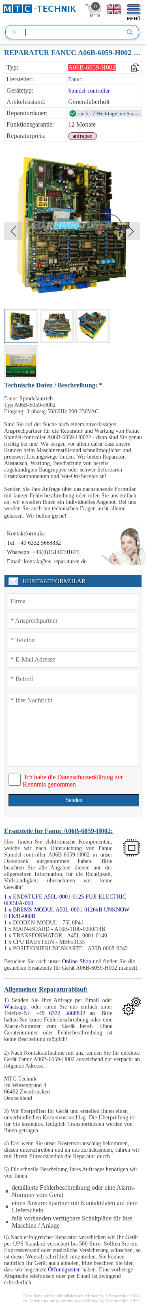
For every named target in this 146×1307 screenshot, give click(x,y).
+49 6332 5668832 (60, 1013)
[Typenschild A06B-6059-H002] (21, 362)
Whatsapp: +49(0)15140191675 (43, 552)
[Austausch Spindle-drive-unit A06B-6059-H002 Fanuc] (92, 326)
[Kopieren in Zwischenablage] (136, 68)
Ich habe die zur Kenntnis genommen (73, 781)
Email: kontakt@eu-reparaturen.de (46, 561)
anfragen (82, 136)
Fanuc (75, 79)
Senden (74, 800)
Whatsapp (15, 1007)
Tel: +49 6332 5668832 (34, 543)
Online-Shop (76, 961)
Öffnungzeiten (64, 1270)
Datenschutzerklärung (85, 777)
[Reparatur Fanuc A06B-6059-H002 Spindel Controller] (21, 326)
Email (92, 1000)
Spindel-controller (89, 91)
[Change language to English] (114, 9)
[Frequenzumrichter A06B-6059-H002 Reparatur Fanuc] (57, 326)
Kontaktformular (26, 534)
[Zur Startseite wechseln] (39, 8)
